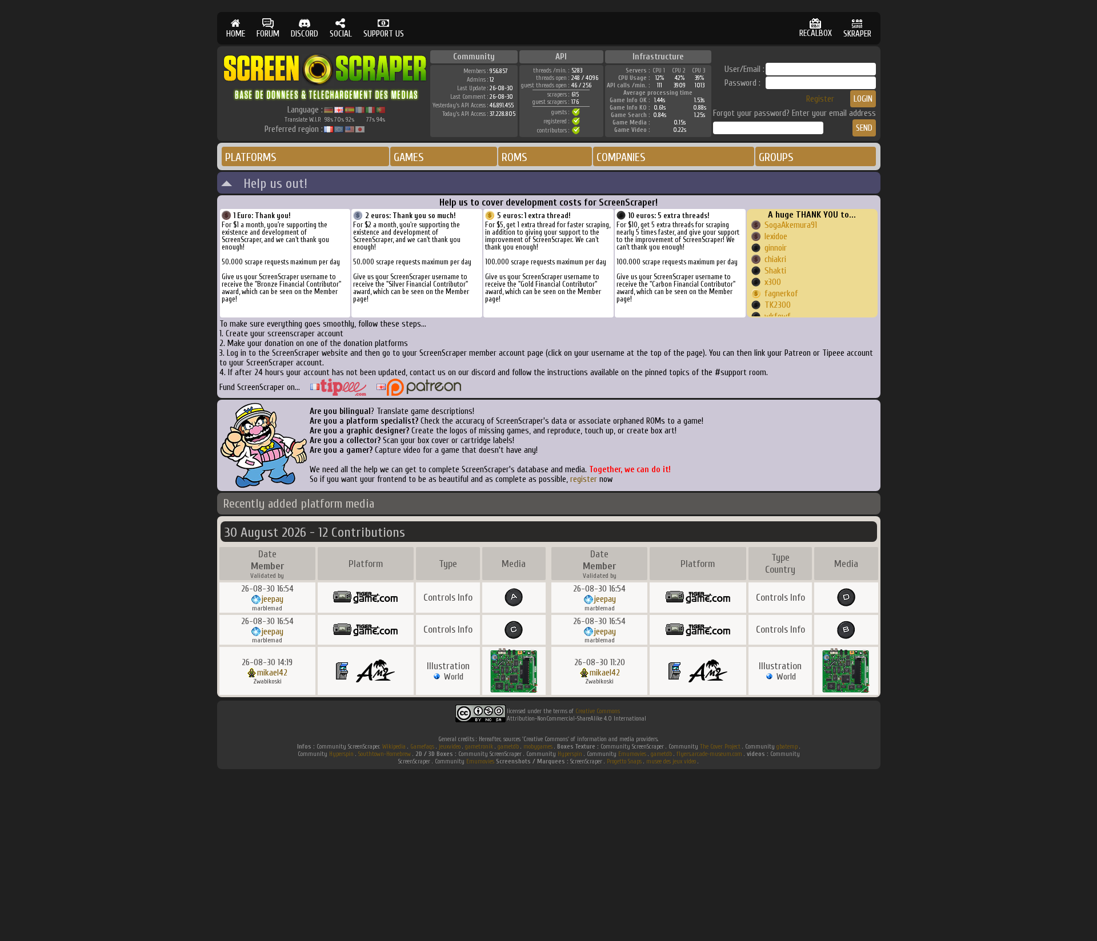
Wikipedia (394, 746)
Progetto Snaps (624, 761)
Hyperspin (341, 754)
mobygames (537, 746)
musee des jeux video (671, 761)
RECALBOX (815, 33)
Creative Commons (597, 711)
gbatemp (787, 746)
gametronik (479, 746)
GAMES (409, 157)
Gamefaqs (422, 746)
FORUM (268, 34)
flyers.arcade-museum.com (709, 754)
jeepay (272, 599)
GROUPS (776, 157)
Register (820, 99)
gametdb (508, 746)
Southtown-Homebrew (384, 754)
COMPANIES (621, 157)
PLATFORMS (251, 157)
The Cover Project (720, 746)
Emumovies (632, 754)
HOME (235, 34)
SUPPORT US (383, 34)
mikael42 (272, 672)
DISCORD (304, 34)
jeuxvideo (450, 746)
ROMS (514, 157)
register (583, 479)
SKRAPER (857, 34)
